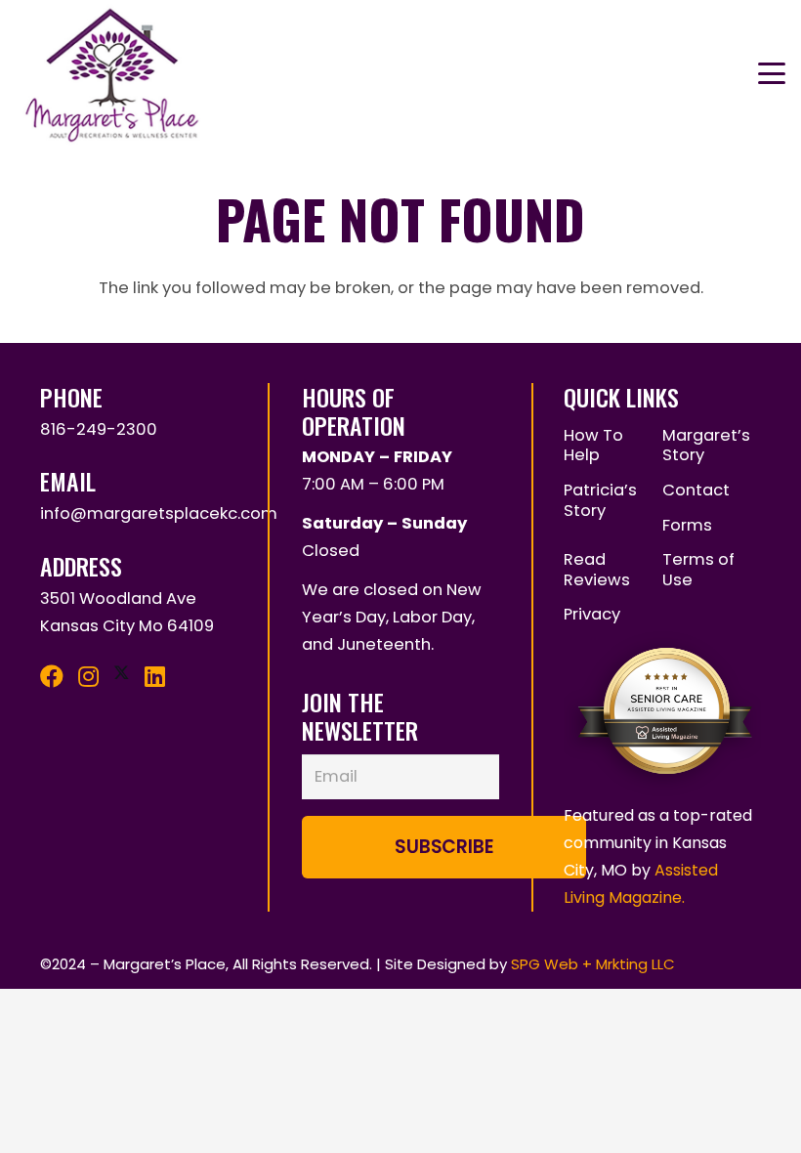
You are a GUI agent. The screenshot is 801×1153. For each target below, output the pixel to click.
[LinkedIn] (155, 676)
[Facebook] (51, 676)
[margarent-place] (115, 73)
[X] (121, 672)
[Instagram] (88, 676)
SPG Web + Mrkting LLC (593, 964)
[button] (770, 73)
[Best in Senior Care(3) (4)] (662, 614)
